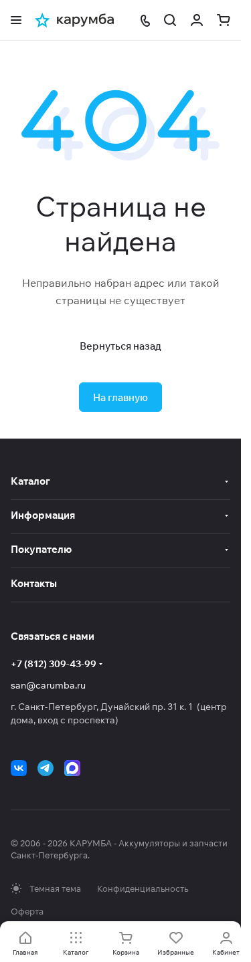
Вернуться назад (120, 346)
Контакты (34, 583)
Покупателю (41, 549)
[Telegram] (45, 768)
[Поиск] (170, 20)
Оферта (27, 911)
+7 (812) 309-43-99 (53, 664)
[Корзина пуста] (223, 20)
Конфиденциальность (142, 888)
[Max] (72, 768)
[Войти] (196, 20)
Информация (43, 515)
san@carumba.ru (48, 685)
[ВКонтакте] (19, 768)
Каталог (30, 481)
